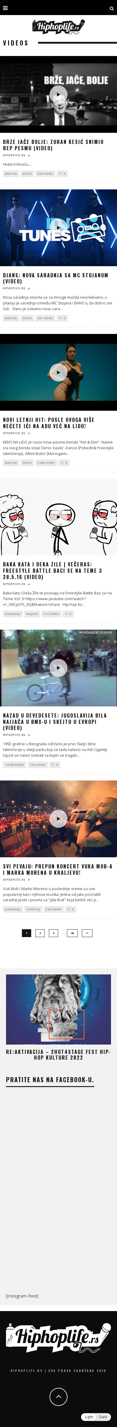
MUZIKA (11, 173)
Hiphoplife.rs (14, 155)
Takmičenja (14, 764)
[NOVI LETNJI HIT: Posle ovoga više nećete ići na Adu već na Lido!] (58, 372)
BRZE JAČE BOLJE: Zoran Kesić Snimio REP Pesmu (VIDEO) (53, 145)
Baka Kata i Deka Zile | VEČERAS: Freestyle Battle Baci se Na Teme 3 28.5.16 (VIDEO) (52, 571)
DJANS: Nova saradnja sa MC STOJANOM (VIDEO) (56, 278)
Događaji (13, 613)
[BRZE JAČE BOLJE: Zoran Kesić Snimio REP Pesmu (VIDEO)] (58, 94)
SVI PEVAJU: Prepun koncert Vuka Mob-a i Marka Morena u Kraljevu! (58, 869)
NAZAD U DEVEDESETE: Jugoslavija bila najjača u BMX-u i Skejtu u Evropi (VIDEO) (55, 722)
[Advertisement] (58, 1238)
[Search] (112, 7)
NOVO (27, 173)
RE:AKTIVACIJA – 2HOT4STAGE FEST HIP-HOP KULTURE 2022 (58, 1054)
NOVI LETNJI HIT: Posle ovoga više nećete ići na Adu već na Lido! (49, 423)
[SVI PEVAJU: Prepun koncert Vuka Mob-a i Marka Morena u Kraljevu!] (58, 818)
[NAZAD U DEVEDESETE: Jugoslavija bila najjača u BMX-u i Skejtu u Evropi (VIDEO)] (58, 668)
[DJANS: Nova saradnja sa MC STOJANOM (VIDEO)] (58, 227)
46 (72, 933)
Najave (32, 613)
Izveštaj (33, 909)
